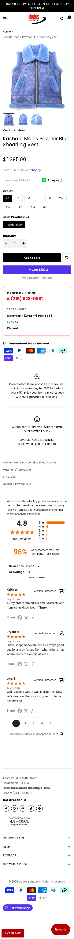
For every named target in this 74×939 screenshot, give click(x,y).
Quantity (9, 236)
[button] (66, 257)
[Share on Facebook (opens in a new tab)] (19, 617)
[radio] (53, 522)
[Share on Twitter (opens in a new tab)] (26, 617)
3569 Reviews (24, 539)
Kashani (19, 130)
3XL (8, 207)
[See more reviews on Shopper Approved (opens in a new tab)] (32, 617)
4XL (20, 207)
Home (7, 31)
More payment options (37, 278)
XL (49, 198)
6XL (45, 207)
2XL (61, 198)
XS (7, 198)
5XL (33, 207)
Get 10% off (12, 933)
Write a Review (37, 577)
